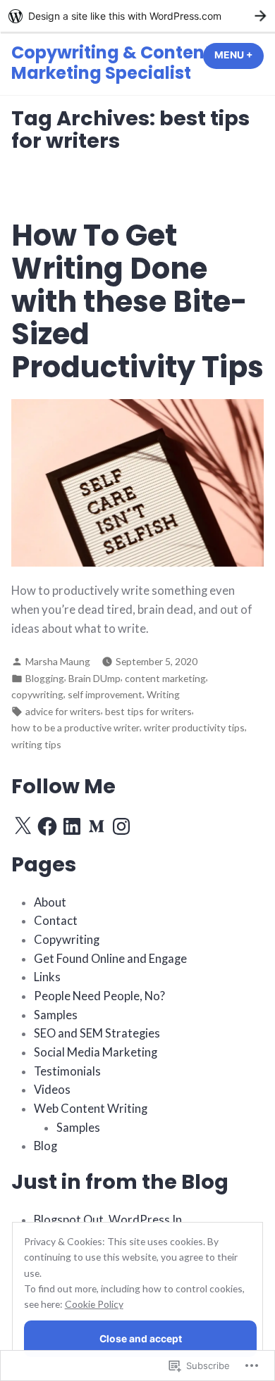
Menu (239, 55)
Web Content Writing (90, 1109)
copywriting (37, 694)
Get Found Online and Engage (110, 959)
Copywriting (66, 940)
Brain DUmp (94, 678)
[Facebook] (47, 826)
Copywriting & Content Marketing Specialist (111, 62)
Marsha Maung (57, 661)
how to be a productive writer (75, 727)
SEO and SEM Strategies (97, 1033)
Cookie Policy (94, 1304)
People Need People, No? (99, 996)
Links (47, 977)
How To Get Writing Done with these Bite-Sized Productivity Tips (137, 301)
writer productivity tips (194, 727)
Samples (56, 1015)
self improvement (105, 694)
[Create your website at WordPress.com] (137, 16)
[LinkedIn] (72, 826)
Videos (52, 1090)
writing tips (36, 744)
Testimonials (67, 1071)
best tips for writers (148, 711)
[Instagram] (121, 826)
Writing (163, 694)
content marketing (165, 678)
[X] (22, 826)
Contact (56, 921)
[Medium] (96, 826)
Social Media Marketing (95, 1052)
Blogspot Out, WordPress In (108, 1220)
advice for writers (63, 711)
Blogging (44, 678)
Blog (45, 1146)
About (50, 902)
